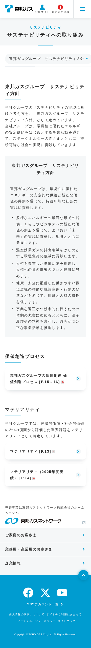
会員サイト (42, 11)
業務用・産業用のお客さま (29, 549)
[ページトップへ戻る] (83, 575)
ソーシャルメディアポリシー (36, 621)
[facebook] (28, 593)
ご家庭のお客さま (21, 535)
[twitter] (45, 593)
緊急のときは (61, 11)
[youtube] (62, 593)
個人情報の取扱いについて (26, 614)
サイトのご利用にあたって (64, 614)
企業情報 (13, 563)
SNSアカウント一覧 (43, 604)
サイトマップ (67, 621)
